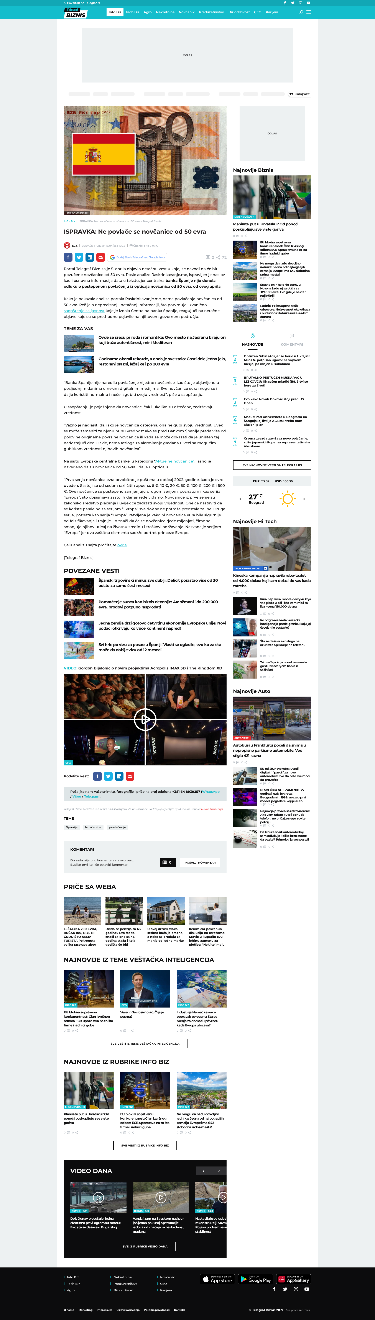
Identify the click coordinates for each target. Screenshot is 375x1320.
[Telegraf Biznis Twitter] (293, 3)
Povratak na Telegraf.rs (83, 3)
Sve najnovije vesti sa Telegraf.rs (272, 465)
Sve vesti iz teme (145, 1043)
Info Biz (69, 221)
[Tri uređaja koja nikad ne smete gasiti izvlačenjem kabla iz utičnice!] (245, 670)
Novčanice (93, 827)
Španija (71, 827)
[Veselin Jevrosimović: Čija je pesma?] (145, 988)
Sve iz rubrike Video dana (145, 1246)
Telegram (91, 796)
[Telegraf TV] (308, 3)
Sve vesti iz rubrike (145, 1145)
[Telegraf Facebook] (285, 3)
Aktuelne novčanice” (174, 461)
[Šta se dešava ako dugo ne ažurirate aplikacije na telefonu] (245, 648)
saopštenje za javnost (84, 311)
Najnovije (253, 170)
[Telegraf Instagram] (300, 3)
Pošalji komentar (200, 862)
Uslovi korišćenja (212, 809)
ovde (122, 545)
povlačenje (117, 827)
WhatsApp (211, 792)
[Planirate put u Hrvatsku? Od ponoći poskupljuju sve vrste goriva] (89, 1090)
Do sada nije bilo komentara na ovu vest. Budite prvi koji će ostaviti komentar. (102, 862)
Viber (76, 796)
